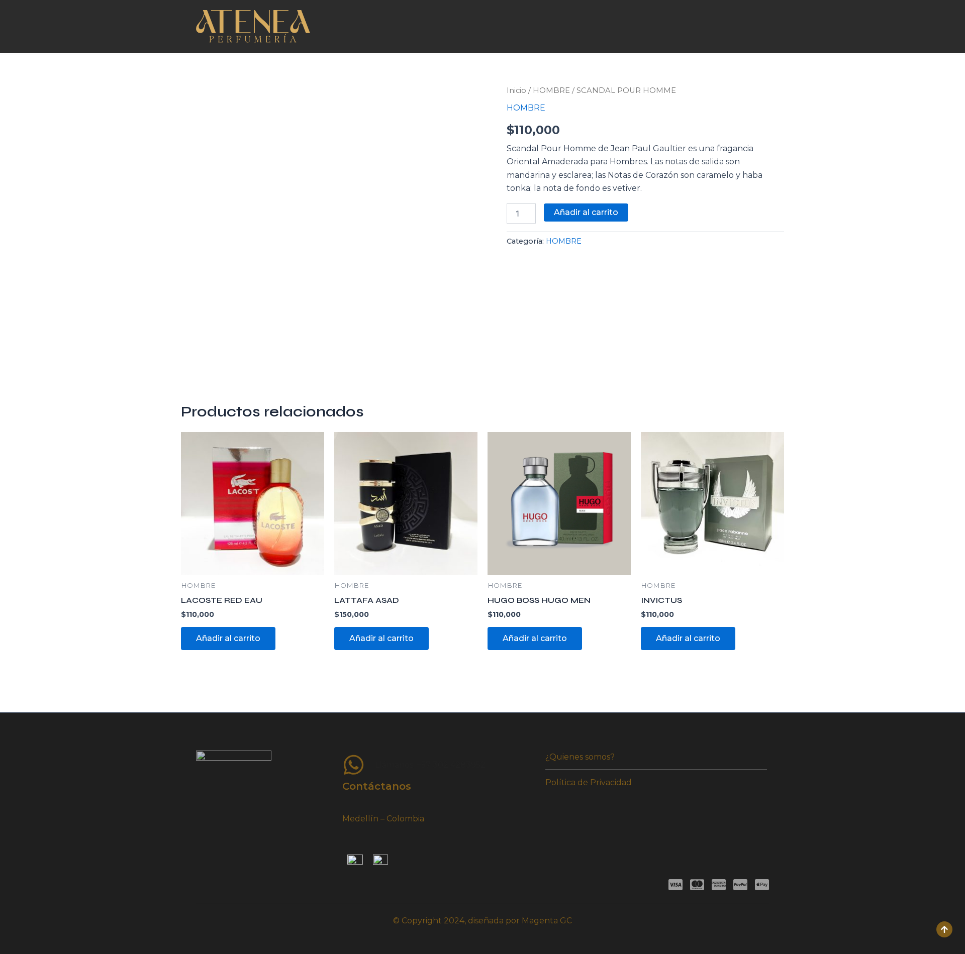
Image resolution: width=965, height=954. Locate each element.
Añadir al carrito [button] (228, 638)
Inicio (516, 90)
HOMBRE (551, 90)
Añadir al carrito (586, 212)
